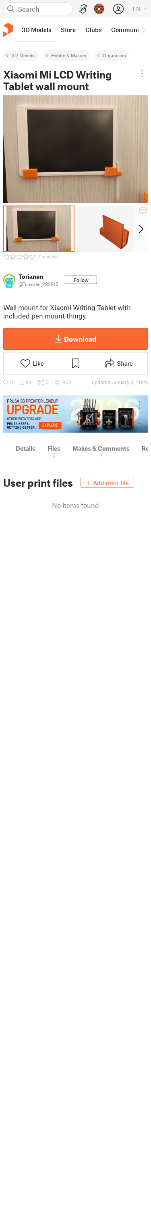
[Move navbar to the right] (143, 30)
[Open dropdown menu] (142, 74)
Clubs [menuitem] (93, 29)
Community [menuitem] (127, 29)
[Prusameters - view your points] (99, 9)
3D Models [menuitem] (36, 29)
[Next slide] (140, 229)
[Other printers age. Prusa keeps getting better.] (75, 414)
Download (80, 339)
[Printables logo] (8, 30)
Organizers (114, 55)
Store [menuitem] (68, 29)
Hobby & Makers (68, 55)
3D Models (23, 55)
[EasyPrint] (83, 9)
